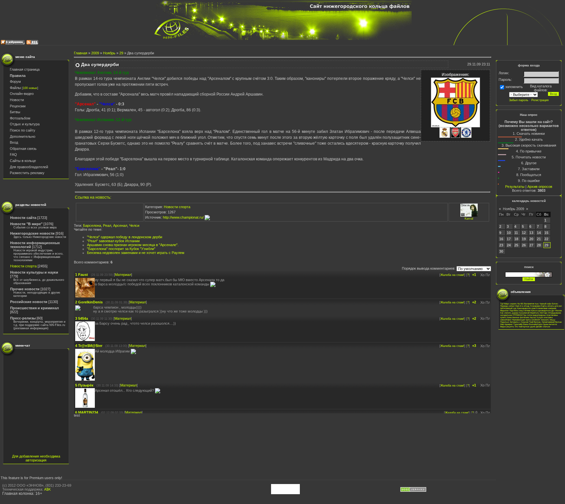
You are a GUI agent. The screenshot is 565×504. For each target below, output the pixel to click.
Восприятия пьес (531, 303)
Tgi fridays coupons (508, 303)
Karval (469, 218)
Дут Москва (556, 310)
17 (509, 239)
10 (509, 233)
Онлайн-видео (22, 94)
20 (531, 239)
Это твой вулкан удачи (525, 326)
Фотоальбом (20, 118)
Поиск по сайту (22, 130)
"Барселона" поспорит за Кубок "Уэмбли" (121, 249)
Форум (15, 81)
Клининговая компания (546, 308)
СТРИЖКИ (517, 315)
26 (524, 245)
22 (546, 239)
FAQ (13, 154)
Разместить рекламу (27, 173)
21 (539, 239)
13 (531, 233)
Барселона (92, 225)
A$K (47, 489)
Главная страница (25, 69)
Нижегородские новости (32, 233)
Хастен (533, 317)
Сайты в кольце (23, 161)
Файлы (15, 88)
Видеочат (504, 310)
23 (501, 245)
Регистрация (540, 100)
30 (501, 251)
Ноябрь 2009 (513, 209)
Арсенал (120, 225)
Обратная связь (23, 149)
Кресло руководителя (541, 310)
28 (539, 245)
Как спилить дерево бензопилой (514, 313)
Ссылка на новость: (93, 197)
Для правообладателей (29, 167)
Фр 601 (520, 303)
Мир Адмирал (506, 324)
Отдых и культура (25, 124)
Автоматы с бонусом (519, 322)
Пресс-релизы (23, 318)
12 (524, 233)
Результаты (514, 187)
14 (539, 233)
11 (516, 233)
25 (516, 245)
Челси (134, 225)
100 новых (30, 88)
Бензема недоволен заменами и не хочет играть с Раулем (135, 253)
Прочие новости (25, 289)
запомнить (514, 87)
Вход (14, 142)
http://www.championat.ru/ (184, 217)
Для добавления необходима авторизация (36, 458)
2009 (95, 53)
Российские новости (28, 302)
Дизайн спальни (543, 326)
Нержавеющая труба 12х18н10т (526, 319)
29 (121, 53)
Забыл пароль (518, 100)
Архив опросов (539, 187)
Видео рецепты (507, 326)
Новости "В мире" (26, 224)
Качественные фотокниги (518, 317)
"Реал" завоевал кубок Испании (113, 241)
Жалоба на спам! (452, 275)
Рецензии (18, 106)
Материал (123, 275)
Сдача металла (550, 324)
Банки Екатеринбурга (532, 324)
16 (501, 239)
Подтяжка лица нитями (519, 310)
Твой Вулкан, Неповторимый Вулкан (545, 322)
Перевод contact (507, 306)
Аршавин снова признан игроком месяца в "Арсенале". (133, 245)
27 (531, 245)
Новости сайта (23, 218)
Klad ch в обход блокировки (527, 306)
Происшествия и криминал (34, 308)
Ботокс (555, 303)
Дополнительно (22, 136)
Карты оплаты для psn (551, 306)
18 (516, 239)
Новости (17, 100)
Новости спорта (23, 266)
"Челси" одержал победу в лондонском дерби (124, 237)
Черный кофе (545, 303)
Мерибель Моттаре (538, 313)
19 (524, 239)
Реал (107, 225)
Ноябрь (109, 53)
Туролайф (517, 324)
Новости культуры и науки (34, 272)
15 (546, 233)
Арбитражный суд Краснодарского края (518, 308)
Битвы (15, 112)
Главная (80, 53)
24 (509, 245)
